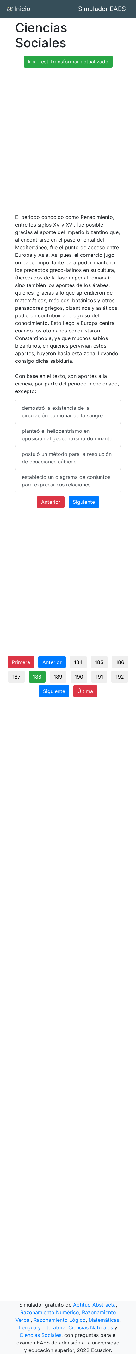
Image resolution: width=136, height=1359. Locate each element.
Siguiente (84, 502)
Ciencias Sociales (40, 1335)
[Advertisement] (68, 140)
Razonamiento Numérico (49, 1312)
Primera (21, 662)
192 (119, 677)
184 (78, 662)
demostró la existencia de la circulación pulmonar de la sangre (62, 412)
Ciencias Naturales (90, 1327)
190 (79, 677)
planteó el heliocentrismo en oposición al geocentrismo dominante (67, 435)
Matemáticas (104, 1320)
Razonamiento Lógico (60, 1320)
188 (37, 677)
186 (120, 662)
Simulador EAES (102, 9)
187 (16, 677)
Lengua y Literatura (42, 1327)
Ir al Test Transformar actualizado (68, 61)
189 (58, 677)
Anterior (50, 502)
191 (99, 677)
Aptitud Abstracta (94, 1305)
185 (99, 662)
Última (85, 691)
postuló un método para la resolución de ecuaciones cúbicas (67, 458)
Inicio (22, 9)
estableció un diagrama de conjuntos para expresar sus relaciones (66, 481)
